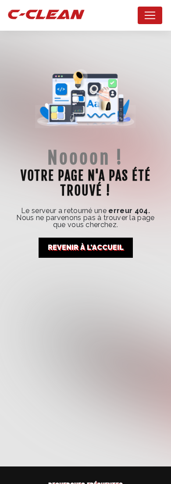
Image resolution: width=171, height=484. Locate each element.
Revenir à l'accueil (86, 247)
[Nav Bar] (150, 15)
